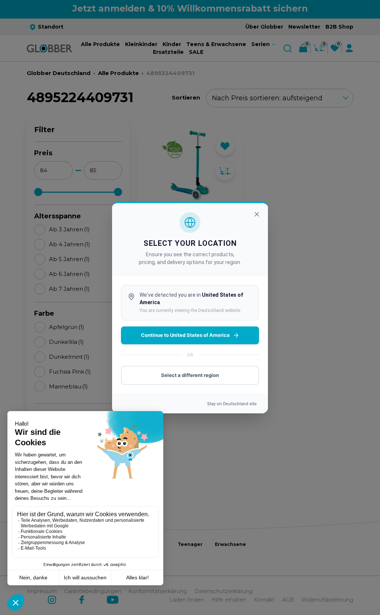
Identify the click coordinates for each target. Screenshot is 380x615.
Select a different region (190, 375)
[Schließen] (257, 214)
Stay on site (232, 403)
